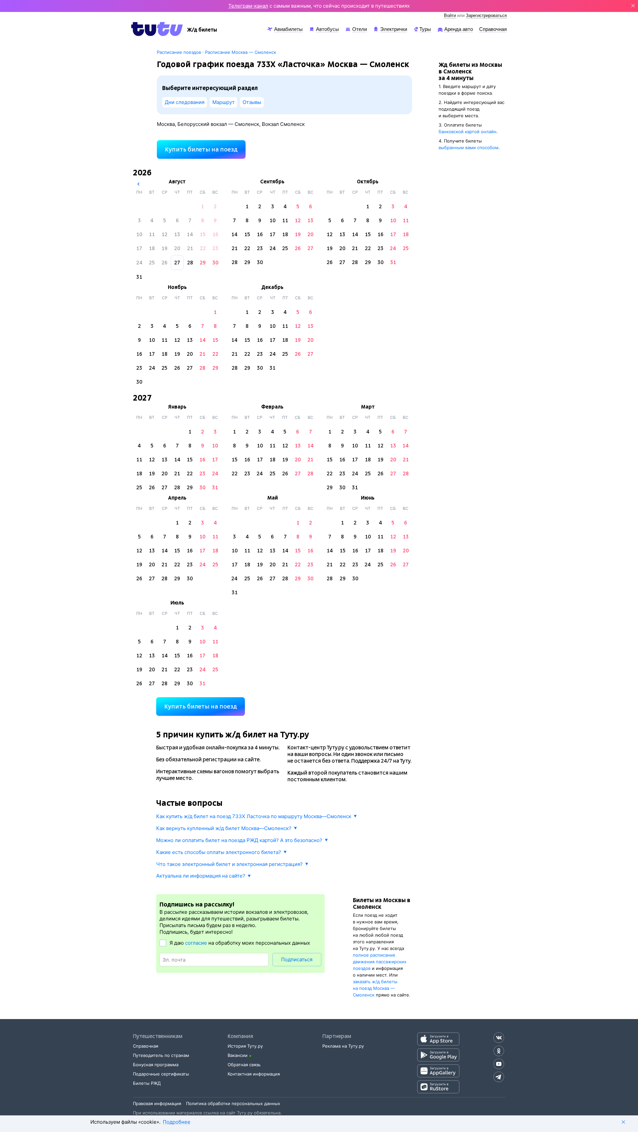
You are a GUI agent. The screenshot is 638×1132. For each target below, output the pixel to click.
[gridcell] (202, 207)
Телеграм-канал (248, 6)
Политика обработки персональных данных (233, 1103)
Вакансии (238, 1055)
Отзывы (252, 102)
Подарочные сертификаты (161, 1074)
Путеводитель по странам (161, 1055)
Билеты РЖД (147, 1083)
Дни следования (184, 102)
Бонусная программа (155, 1064)
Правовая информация (157, 1103)
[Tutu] (157, 29)
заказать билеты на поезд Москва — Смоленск (375, 988)
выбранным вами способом (468, 147)
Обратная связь (244, 1064)
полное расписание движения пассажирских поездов (379, 961)
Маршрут (223, 102)
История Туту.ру (245, 1046)
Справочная (145, 1046)
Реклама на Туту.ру (343, 1046)
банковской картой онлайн (467, 131)
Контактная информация (254, 1074)
